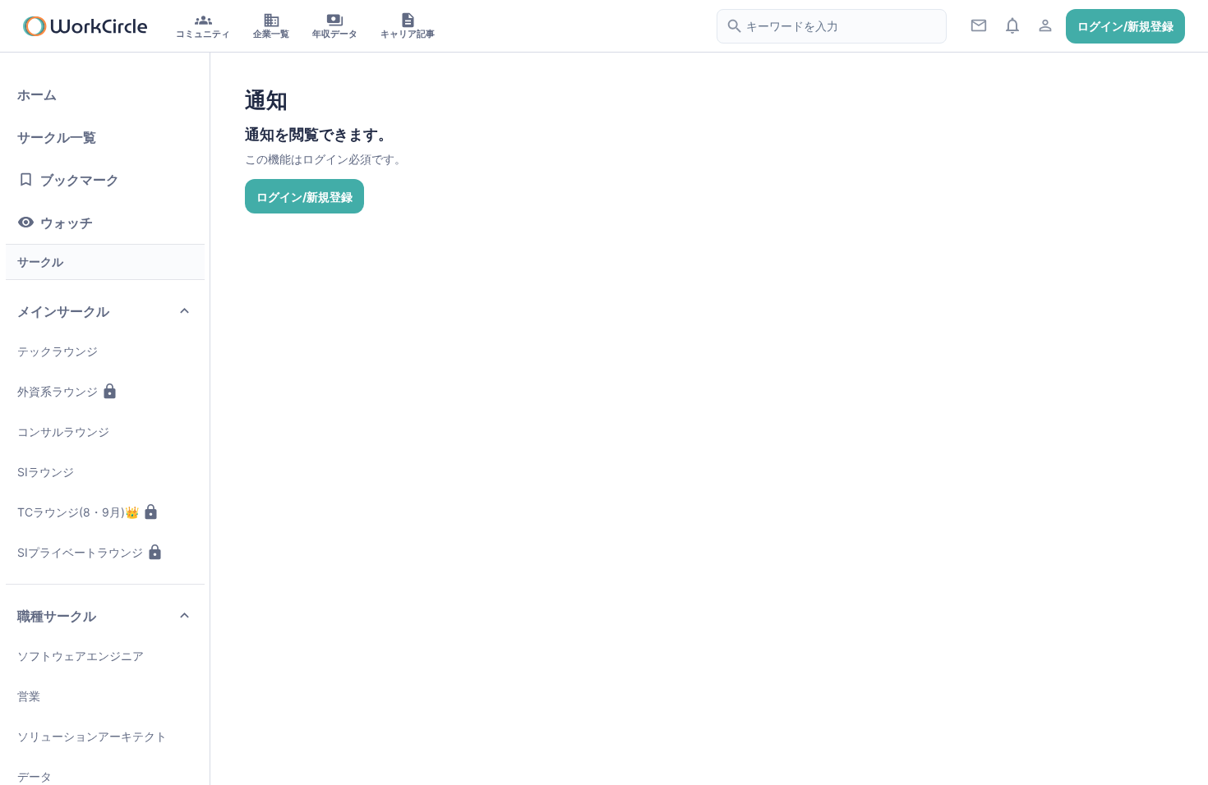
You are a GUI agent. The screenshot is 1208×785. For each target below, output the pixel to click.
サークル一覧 (56, 137)
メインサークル (63, 311)
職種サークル (56, 616)
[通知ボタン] (1012, 25)
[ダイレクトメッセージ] (979, 25)
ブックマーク (79, 180)
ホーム (37, 94)
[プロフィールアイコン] (1046, 25)
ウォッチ (66, 222)
